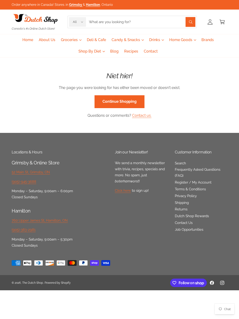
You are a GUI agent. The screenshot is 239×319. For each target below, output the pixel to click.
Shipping (182, 203)
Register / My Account (193, 182)
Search (180, 163)
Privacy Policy (186, 196)
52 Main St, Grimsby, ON (31, 172)
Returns (181, 209)
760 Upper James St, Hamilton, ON (40, 220)
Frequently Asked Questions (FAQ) (197, 172)
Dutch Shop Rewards (192, 216)
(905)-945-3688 (24, 182)
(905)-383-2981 (23, 230)
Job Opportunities (189, 229)
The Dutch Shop (32, 282)
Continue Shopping (119, 101)
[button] (222, 22)
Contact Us (184, 223)
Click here (123, 190)
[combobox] (142, 22)
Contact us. (141, 115)
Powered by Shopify (57, 282)
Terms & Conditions (190, 189)
